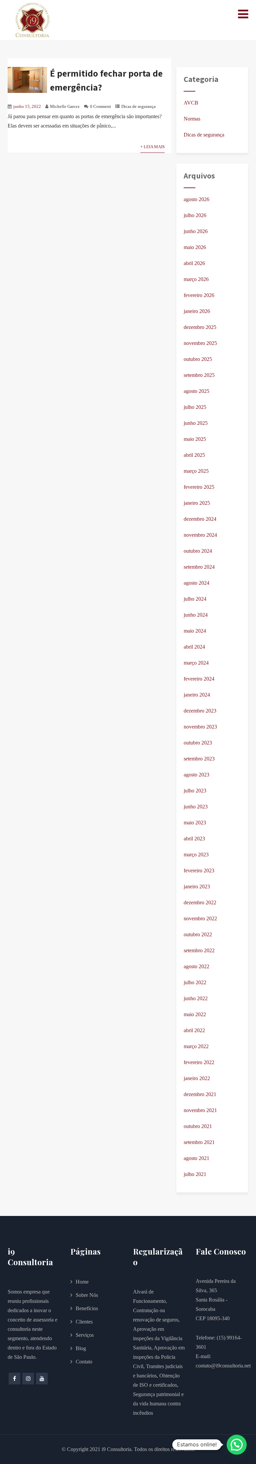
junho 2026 (196, 231)
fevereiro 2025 (199, 487)
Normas (192, 119)
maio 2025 (195, 439)
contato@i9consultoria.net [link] (223, 1365)
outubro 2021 (198, 1126)
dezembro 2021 (200, 1094)
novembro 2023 (200, 727)
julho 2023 (195, 790)
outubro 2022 (198, 934)
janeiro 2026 (197, 311)
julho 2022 (195, 982)
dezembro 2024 (200, 519)
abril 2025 (194, 455)
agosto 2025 (196, 391)
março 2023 (196, 854)
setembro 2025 (199, 375)
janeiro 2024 (197, 695)
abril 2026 (194, 263)
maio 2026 (195, 247)
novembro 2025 (200, 343)
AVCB (191, 103)
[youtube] (42, 1378)
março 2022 (196, 1046)
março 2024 (196, 663)
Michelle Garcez (65, 106)
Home (82, 1282)
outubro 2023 (198, 742)
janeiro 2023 (197, 886)
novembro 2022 (200, 918)
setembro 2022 (199, 950)
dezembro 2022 (200, 902)
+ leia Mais (152, 147)
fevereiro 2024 (199, 679)
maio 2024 (195, 631)
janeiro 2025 (197, 503)
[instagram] (28, 1378)
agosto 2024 (196, 583)
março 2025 (196, 471)
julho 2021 (195, 1174)
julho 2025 (195, 407)
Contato (84, 1361)
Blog (81, 1348)
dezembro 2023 (200, 711)
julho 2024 (195, 599)
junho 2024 (196, 615)
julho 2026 (195, 215)
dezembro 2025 (200, 327)
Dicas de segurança (138, 106)
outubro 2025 (198, 359)
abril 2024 (194, 647)
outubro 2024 (198, 551)
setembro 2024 (199, 567)
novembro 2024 (200, 535)
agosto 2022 (196, 966)
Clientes (84, 1321)
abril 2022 (194, 1030)
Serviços (85, 1335)
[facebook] (14, 1378)
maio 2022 (195, 1014)
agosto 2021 (196, 1158)
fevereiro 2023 (199, 870)
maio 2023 (195, 822)
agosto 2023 (196, 774)
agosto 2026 (196, 199)
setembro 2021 (199, 1142)
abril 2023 (194, 838)
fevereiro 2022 (199, 1062)
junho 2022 (196, 998)
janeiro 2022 (197, 1078)
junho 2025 (196, 423)
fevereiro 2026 (199, 295)
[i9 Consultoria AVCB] (33, 20)
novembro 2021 (200, 1110)
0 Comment (100, 106)
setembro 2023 (199, 758)
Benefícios (87, 1308)
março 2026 (196, 279)
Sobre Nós (87, 1295)
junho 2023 (196, 806)
